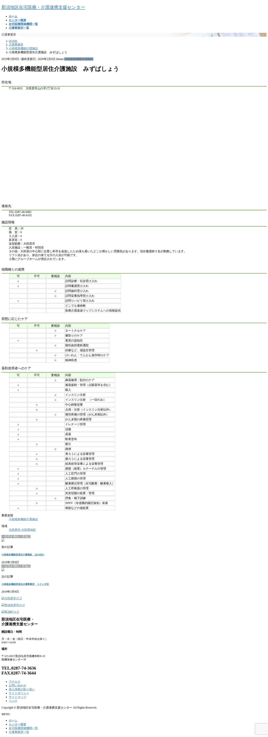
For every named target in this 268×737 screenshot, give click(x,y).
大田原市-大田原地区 (22, 529)
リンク (13, 700)
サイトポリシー (19, 693)
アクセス (14, 681)
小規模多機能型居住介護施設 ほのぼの (22, 554)
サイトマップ (17, 697)
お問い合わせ (17, 685)
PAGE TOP (259, 711)
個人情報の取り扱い (22, 689)
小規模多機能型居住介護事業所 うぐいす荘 (25, 584)
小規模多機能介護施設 (78, 59)
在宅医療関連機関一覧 (23, 728)
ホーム (13, 720)
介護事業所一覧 (19, 732)
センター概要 (17, 724)
